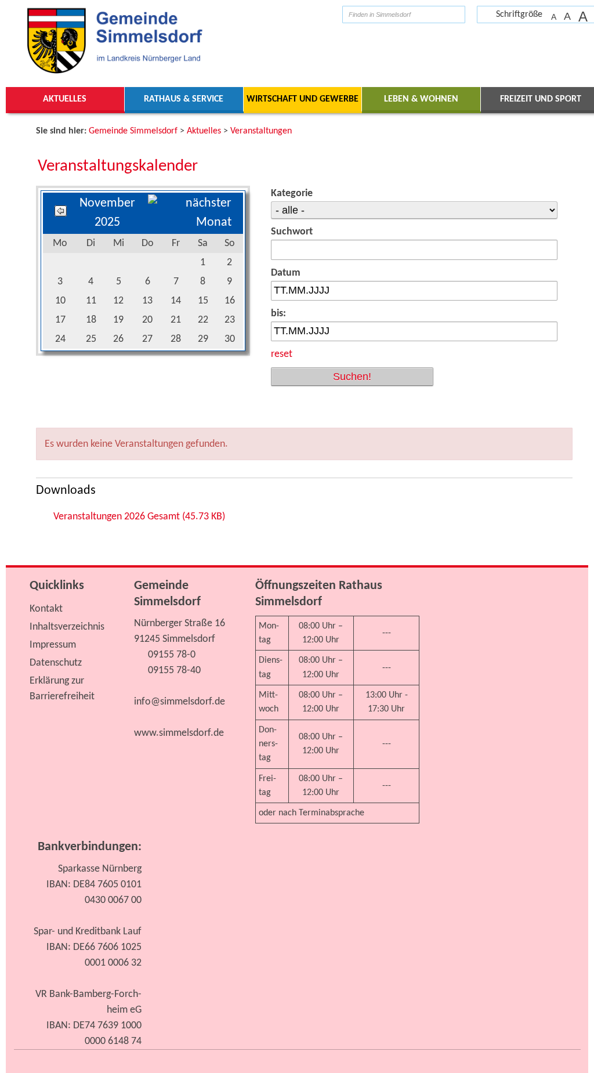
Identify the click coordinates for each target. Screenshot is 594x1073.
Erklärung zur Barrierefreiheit (62, 688)
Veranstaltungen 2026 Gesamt (139, 516)
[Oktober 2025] (61, 213)
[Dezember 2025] (189, 222)
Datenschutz (56, 663)
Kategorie (292, 193)
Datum (285, 273)
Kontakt (46, 609)
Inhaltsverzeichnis (67, 627)
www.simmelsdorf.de (179, 733)
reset (281, 354)
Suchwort (292, 231)
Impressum (53, 645)
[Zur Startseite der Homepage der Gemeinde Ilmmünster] (324, 14)
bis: (278, 313)
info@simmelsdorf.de (179, 701)
